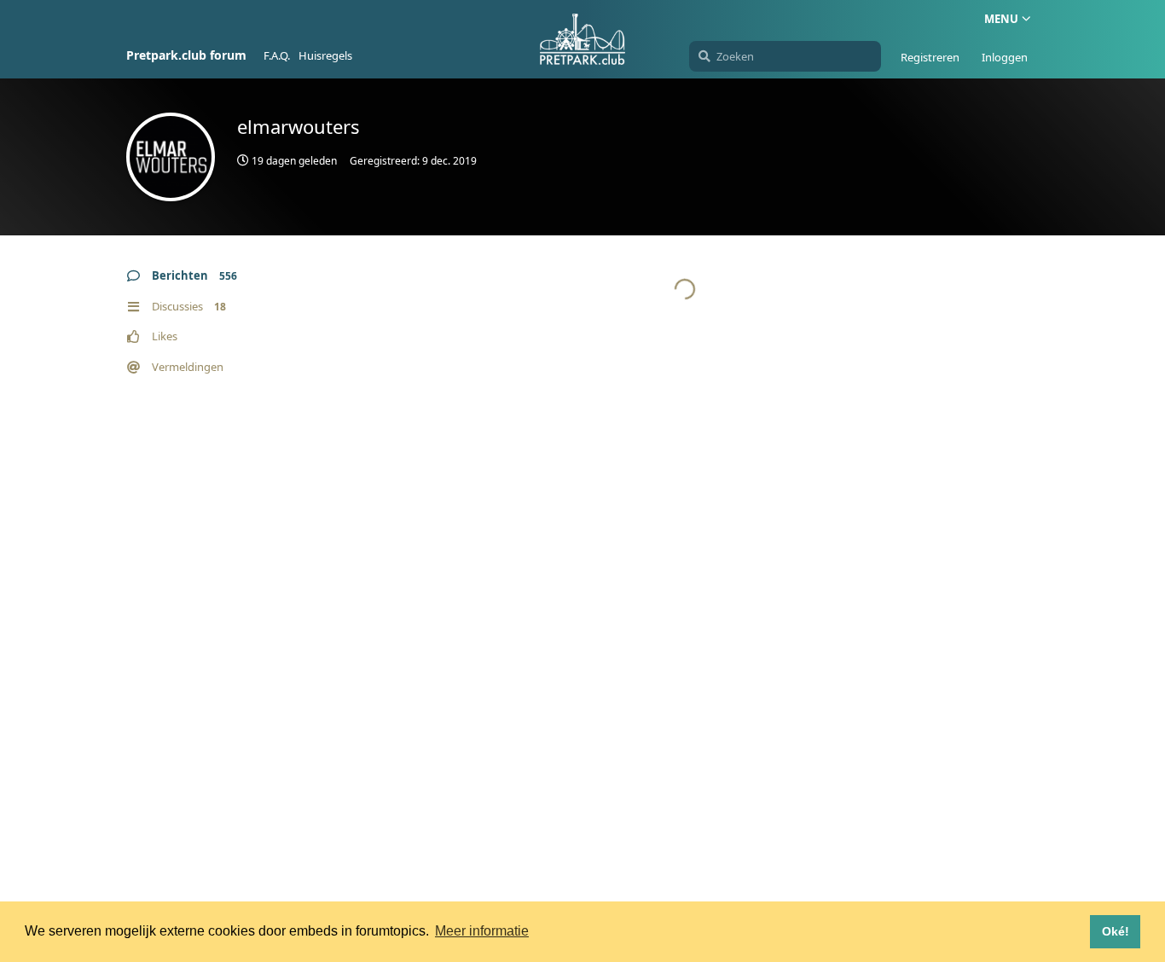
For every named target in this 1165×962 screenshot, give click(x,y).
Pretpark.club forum (186, 55)
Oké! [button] (1115, 931)
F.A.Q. (277, 55)
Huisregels (325, 55)
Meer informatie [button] (482, 931)
